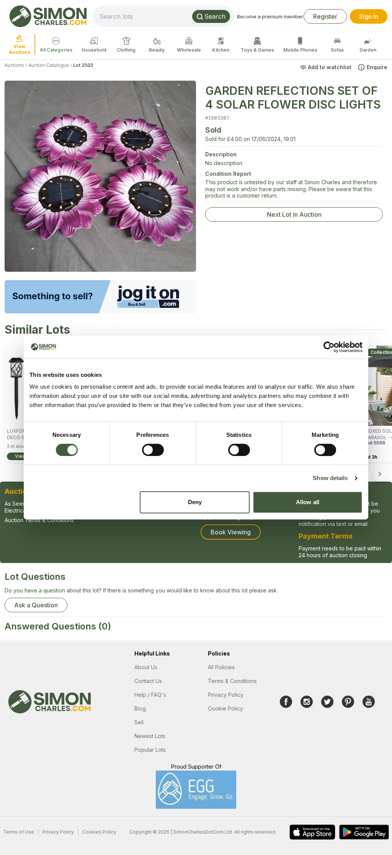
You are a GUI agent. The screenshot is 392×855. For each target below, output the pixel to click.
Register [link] (325, 16)
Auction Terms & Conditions (39, 520)
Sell (139, 722)
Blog (140, 708)
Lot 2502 (83, 65)
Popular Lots (150, 749)
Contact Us (148, 681)
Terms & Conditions (232, 681)
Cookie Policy (225, 708)
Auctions (14, 65)
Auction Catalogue (48, 65)
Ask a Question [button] (36, 605)
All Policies (221, 667)
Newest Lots (149, 736)
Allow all (307, 502)
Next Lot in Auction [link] (294, 214)
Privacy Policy (225, 694)
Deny (195, 502)
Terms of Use (18, 832)
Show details (330, 478)
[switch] (153, 450)
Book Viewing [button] (231, 532)
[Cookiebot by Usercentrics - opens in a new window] (329, 347)
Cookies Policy (99, 832)
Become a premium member (270, 16)
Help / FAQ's (150, 694)
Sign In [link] (368, 16)
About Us (145, 667)
